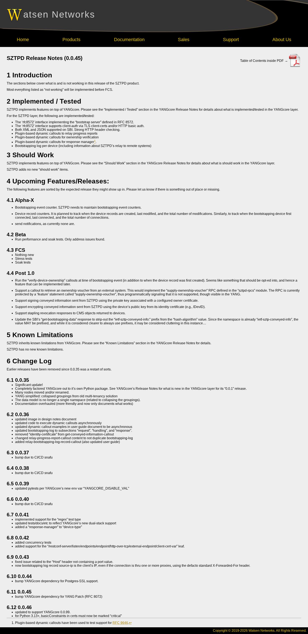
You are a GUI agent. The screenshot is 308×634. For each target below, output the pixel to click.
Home (23, 39)
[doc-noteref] (95, 142)
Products (71, 39)
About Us (281, 39)
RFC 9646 (120, 623)
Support (231, 39)
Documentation (129, 39)
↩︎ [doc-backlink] (130, 623)
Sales (183, 39)
